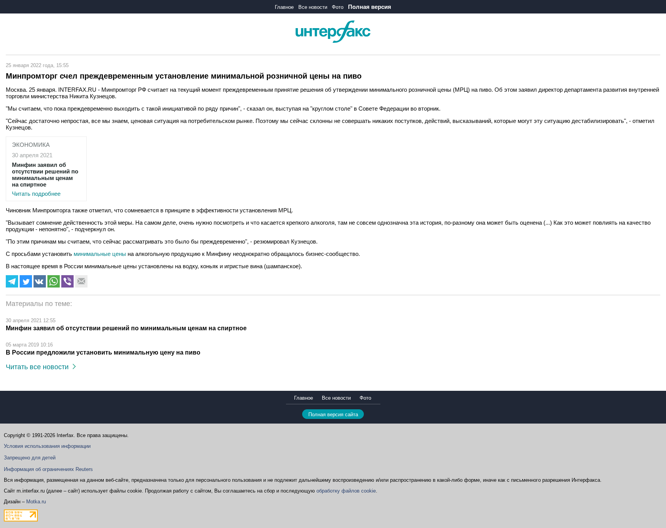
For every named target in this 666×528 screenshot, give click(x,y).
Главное (284, 7)
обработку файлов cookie (346, 491)
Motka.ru (36, 501)
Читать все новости (39, 367)
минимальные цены (101, 254)
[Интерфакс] (333, 41)
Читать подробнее (45, 179)
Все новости (312, 7)
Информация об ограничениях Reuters (48, 469)
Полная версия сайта (333, 414)
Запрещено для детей (30, 458)
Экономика (31, 144)
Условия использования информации (47, 446)
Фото (337, 7)
